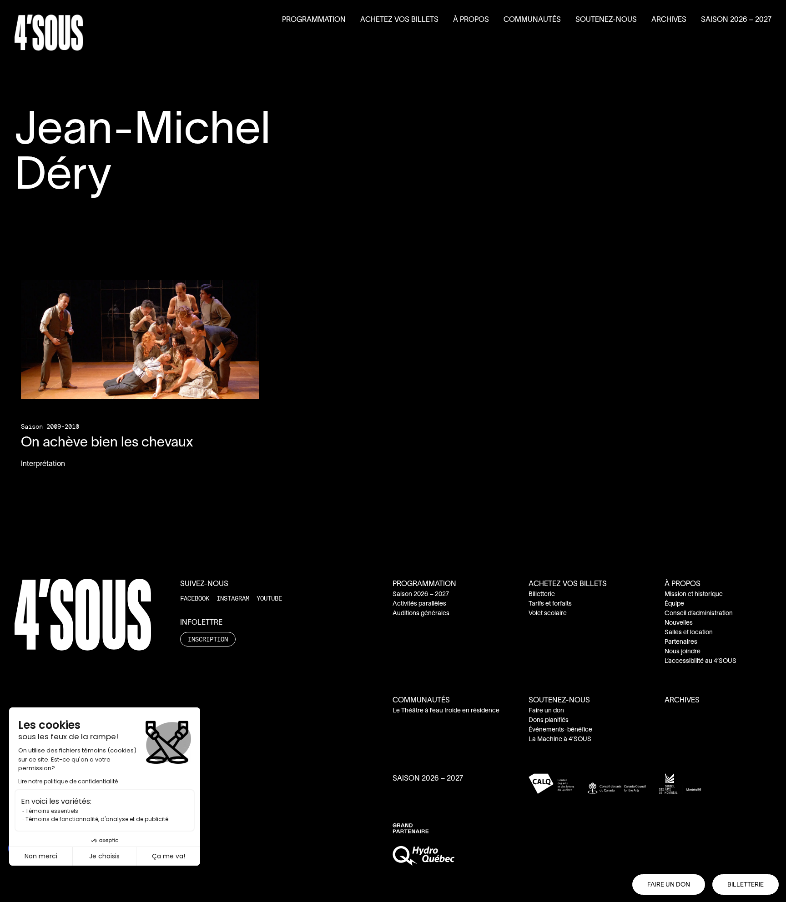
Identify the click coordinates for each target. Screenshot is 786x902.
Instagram (233, 598)
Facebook (194, 598)
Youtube (269, 598)
